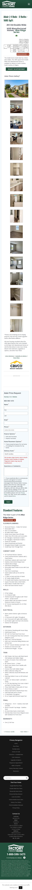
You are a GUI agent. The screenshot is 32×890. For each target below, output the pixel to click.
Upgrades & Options (21, 356)
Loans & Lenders (16, 797)
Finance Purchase (11, 438)
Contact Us (16, 822)
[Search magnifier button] (27, 778)
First (5, 410)
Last (5, 416)
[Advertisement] (16, 381)
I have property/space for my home (16, 444)
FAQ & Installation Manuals (16, 805)
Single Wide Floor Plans (16, 786)
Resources (16, 771)
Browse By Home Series (16, 791)
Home (16, 743)
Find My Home (16, 749)
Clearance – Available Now (16, 754)
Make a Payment (16, 765)
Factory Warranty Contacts (16, 768)
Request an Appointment (16, 763)
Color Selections (9, 356)
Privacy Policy (16, 808)
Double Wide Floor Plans (16, 788)
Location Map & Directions (16, 836)
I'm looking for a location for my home (15, 446)
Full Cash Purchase (11, 436)
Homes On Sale (16, 752)
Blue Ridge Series (19, 31)
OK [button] (20, 887)
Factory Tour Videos (16, 802)
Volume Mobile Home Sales (16, 799)
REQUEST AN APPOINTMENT (16, 69)
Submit (8, 502)
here (14, 496)
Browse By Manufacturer (16, 794)
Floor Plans (16, 358)
